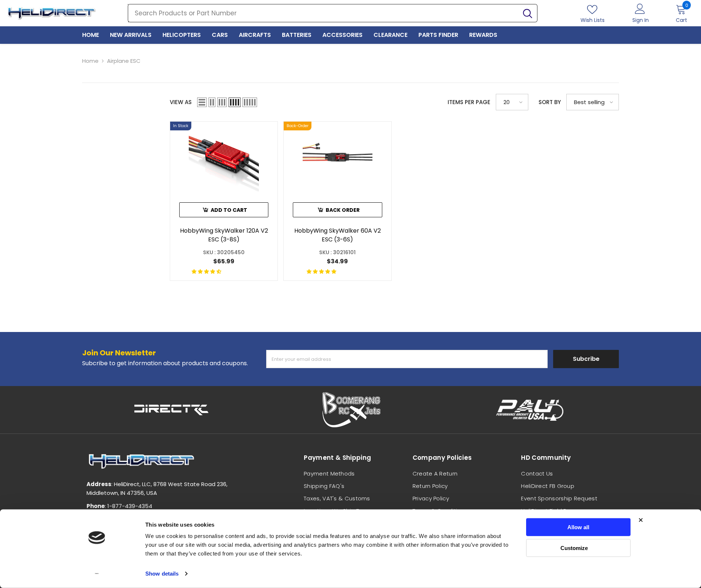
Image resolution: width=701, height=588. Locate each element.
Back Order (343, 210)
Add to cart (229, 210)
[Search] (332, 13)
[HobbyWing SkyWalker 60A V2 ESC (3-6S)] (337, 156)
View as (181, 102)
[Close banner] (641, 520)
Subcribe (586, 359)
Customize (574, 548)
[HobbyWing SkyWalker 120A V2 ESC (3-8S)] (223, 156)
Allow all (578, 527)
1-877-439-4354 (129, 506)
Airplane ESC (124, 61)
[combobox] (323, 13)
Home (90, 61)
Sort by (550, 102)
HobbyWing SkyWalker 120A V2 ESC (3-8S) (224, 235)
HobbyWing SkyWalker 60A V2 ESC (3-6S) (337, 235)
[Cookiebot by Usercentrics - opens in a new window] (97, 573)
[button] (202, 102)
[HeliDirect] (171, 410)
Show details (162, 573)
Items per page (469, 102)
